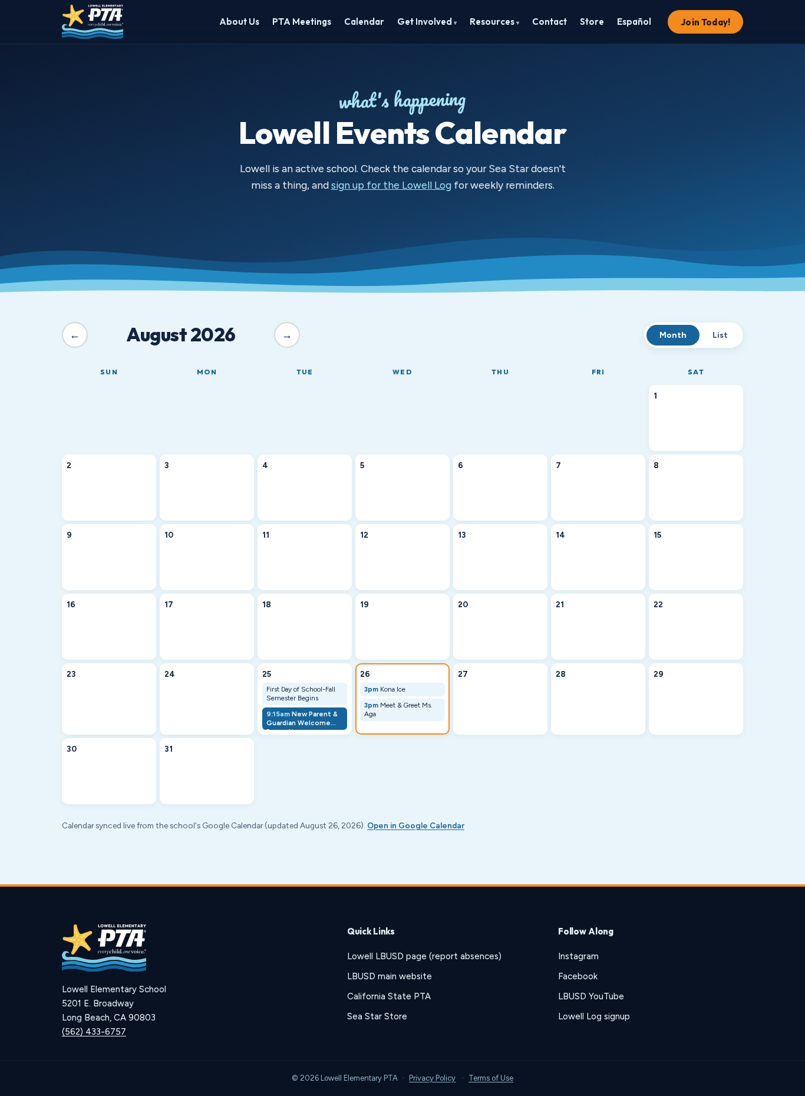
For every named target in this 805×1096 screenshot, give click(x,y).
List (720, 335)
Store (592, 21)
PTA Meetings (301, 21)
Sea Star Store (377, 1016)
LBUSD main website (389, 976)
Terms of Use (491, 1078)
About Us (239, 21)
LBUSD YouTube (591, 996)
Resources (494, 21)
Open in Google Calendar (415, 825)
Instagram (578, 956)
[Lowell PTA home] (92, 22)
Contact (549, 21)
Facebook (578, 976)
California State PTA (389, 996)
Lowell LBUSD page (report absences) (424, 956)
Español (634, 21)
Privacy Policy (432, 1078)
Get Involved (427, 21)
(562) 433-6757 (94, 1031)
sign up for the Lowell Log (391, 185)
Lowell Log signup (594, 1016)
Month (673, 335)
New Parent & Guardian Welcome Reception (302, 720)
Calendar (364, 21)
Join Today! (705, 22)
